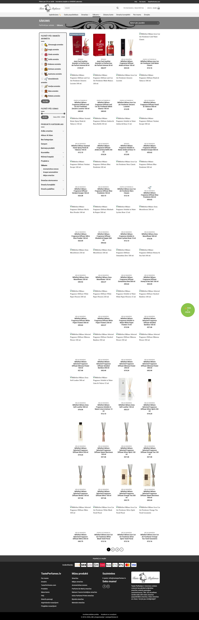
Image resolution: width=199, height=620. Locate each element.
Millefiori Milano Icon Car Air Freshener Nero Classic (126, 191)
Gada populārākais (71, 15)
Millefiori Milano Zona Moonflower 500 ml (150, 235)
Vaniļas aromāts (54, 86)
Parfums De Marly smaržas (81, 589)
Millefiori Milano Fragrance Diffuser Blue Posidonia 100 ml (103, 191)
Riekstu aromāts (54, 96)
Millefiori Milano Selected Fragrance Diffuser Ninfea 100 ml (80, 493)
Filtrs (45, 101)
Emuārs (147, 15)
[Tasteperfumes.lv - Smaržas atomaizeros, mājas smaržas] (50, 8)
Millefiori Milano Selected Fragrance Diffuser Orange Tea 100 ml (150, 451)
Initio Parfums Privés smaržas (83, 596)
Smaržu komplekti (123, 15)
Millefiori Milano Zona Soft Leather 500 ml (81, 406)
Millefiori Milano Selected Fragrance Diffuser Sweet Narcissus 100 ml (103, 451)
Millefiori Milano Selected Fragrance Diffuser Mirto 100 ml (103, 493)
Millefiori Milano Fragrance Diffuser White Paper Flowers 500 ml (80, 321)
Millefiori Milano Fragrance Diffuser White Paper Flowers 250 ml (103, 321)
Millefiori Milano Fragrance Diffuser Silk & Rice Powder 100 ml (81, 236)
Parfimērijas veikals (46, 25)
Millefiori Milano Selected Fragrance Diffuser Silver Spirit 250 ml (149, 408)
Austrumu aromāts (55, 74)
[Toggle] (63, 131)
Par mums (142, 2)
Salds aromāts (53, 59)
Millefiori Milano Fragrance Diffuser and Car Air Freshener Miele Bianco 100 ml (103, 105)
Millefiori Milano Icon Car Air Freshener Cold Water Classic (149, 63)
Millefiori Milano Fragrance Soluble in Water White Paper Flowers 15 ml (126, 321)
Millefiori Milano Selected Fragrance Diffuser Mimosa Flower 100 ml (80, 365)
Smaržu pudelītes (47, 189)
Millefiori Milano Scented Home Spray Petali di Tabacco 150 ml (80, 148)
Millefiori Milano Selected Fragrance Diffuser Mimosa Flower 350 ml (149, 365)
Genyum (44, 144)
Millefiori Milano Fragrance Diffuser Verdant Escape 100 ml (80, 191)
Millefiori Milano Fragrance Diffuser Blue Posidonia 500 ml (149, 195)
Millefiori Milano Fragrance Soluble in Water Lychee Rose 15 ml (126, 236)
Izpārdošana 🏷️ (55, 15)
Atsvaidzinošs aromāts (49, 80)
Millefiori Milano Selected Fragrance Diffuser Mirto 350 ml (80, 537)
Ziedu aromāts (53, 54)
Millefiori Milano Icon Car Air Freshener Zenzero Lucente (126, 105)
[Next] (121, 549)
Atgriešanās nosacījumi (49, 603)
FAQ (136, 2)
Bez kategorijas (47, 140)
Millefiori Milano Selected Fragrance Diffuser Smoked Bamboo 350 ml (103, 365)
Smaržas (84, 15)
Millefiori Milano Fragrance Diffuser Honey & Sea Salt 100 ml (149, 279)
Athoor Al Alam (47, 135)
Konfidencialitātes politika (91, 614)
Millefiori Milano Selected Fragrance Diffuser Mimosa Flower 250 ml (126, 365)
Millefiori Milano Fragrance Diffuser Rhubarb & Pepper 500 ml (103, 237)
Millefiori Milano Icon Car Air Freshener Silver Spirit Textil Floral (126, 537)
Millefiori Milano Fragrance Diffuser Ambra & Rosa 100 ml (126, 63)
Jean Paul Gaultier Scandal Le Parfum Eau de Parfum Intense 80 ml (80, 63)
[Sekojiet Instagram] (108, 586)
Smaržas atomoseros (49, 180)
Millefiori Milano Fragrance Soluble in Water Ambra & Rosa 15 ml (126, 149)
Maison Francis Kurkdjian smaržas (84, 592)
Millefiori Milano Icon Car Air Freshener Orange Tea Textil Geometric (149, 537)
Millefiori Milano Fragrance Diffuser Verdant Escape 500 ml (149, 148)
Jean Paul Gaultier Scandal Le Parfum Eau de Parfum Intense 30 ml (104, 63)
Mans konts (45, 592)
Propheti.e (45, 161)
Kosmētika (45, 152)
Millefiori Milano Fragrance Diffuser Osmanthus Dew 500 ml (126, 279)
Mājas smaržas (48, 175)
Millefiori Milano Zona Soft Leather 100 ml (127, 406)
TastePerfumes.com (154, 2)
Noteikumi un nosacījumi (108, 614)
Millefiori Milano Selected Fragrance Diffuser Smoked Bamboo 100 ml (149, 321)
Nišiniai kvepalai (47, 157)
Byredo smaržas (78, 599)
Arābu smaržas (47, 131)
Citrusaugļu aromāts (55, 45)
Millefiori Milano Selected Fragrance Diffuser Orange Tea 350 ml (127, 494)
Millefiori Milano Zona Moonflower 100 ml (104, 278)
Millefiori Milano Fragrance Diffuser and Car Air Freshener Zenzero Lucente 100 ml (80, 105)
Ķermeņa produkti (48, 148)
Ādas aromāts (53, 91)
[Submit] (117, 8)
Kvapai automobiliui (50, 172)
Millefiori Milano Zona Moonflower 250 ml (81, 278)
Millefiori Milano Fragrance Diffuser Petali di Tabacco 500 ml (149, 105)
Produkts (44, 589)
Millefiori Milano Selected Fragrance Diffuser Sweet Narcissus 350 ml (149, 494)
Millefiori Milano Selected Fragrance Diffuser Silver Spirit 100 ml (126, 451)
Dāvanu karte (108, 15)
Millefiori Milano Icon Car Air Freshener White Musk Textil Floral (103, 537)
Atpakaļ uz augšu (99, 558)
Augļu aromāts (53, 49)
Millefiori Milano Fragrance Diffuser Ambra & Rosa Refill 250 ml (103, 149)
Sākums (96, 15)
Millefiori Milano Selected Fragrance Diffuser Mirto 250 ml (80, 450)
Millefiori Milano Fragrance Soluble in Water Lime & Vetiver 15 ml (103, 408)
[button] (153, 8)
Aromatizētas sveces (51, 169)
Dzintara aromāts (54, 69)
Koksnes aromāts (54, 64)
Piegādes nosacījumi (48, 606)
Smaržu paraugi (47, 599)
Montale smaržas (78, 603)
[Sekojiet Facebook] (104, 586)
